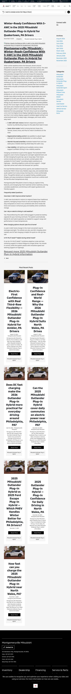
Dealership (24, 670)
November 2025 (61, 60)
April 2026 (59, 48)
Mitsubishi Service (59, 100)
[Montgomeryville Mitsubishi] (6, 6)
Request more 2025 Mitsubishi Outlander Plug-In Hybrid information (26, 252)
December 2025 (61, 58)
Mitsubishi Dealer (59, 96)
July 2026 (59, 41)
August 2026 (60, 38)
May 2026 (59, 46)
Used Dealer (60, 104)
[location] (37, 1)
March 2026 (60, 51)
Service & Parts (60, 670)
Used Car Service (61, 106)
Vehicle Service (61, 108)
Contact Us (9, 647)
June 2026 (59, 43)
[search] (69, 6)
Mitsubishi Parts (59, 112)
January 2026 (60, 55)
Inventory (7, 670)
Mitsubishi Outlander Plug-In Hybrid (33, 39)
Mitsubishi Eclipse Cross (60, 91)
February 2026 (61, 53)
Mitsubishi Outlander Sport (61, 87)
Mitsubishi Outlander (59, 75)
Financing (41, 670)
